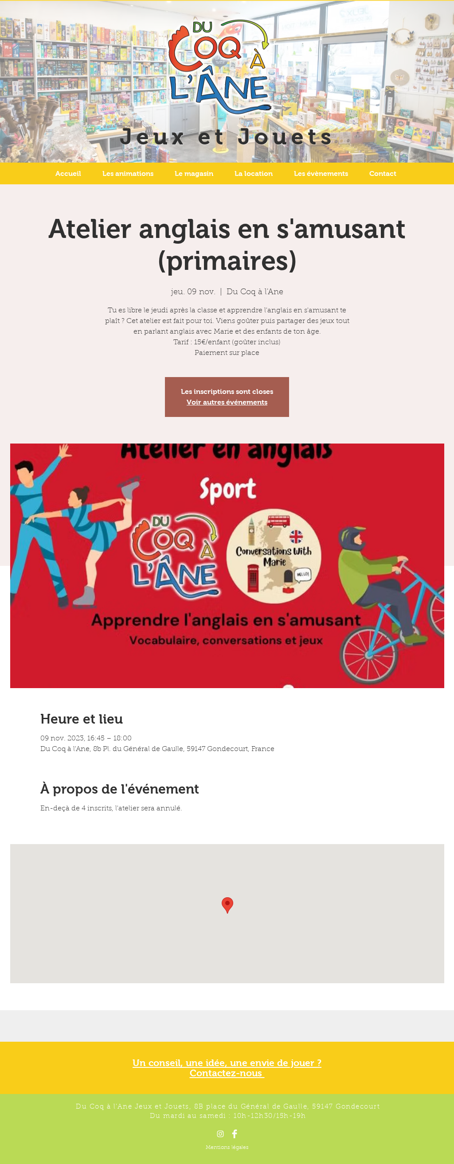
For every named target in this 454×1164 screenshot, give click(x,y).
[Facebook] (234, 1133)
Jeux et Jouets (228, 137)
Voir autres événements (227, 402)
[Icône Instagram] (220, 1133)
